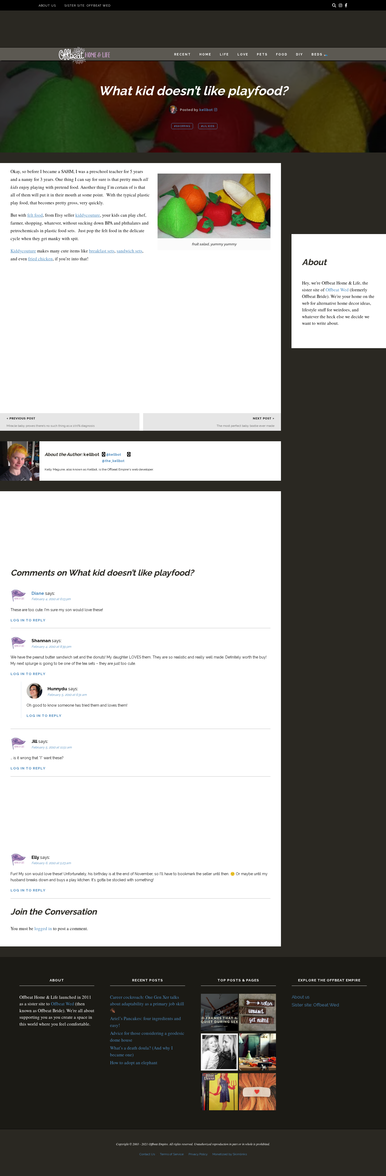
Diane (38, 593)
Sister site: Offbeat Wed (87, 5)
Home (205, 54)
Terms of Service (172, 1154)
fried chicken (40, 259)
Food (282, 54)
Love (242, 54)
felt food (35, 215)
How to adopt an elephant (133, 1063)
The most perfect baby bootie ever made (245, 426)
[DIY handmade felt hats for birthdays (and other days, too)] (257, 1052)
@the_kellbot (113, 461)
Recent (182, 54)
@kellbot (114, 455)
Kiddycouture (23, 251)
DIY (299, 54)
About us (47, 5)
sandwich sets (129, 251)
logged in (43, 928)
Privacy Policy (198, 1154)
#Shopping (182, 126)
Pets (262, 54)
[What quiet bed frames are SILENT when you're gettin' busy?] (219, 1013)
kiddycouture (87, 215)
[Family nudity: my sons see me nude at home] (257, 1013)
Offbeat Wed (337, 290)
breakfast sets (101, 251)
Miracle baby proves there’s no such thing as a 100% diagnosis (51, 426)
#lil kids (208, 126)
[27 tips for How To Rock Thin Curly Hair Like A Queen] (257, 1092)
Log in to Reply (28, 620)
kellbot (206, 110)
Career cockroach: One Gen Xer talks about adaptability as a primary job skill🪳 (147, 1003)
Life (224, 54)
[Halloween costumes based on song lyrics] (219, 1092)
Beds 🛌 (319, 54)
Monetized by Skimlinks (229, 1154)
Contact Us (147, 1154)
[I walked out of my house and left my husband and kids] (219, 1052)
